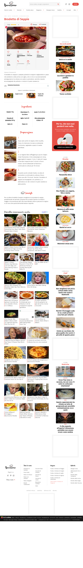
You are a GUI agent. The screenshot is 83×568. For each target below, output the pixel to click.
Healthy (59, 10)
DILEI (57, 517)
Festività (19, 10)
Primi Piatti (26, 472)
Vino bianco (24, 112)
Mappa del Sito (47, 490)
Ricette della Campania (74, 475)
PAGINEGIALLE (23, 517)
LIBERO (13, 517)
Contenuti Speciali (30, 490)
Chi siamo (6, 519)
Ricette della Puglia (76, 480)
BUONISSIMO (73, 517)
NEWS (65, 400)
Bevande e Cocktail (38, 483)
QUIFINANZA (67, 517)
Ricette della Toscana (76, 483)
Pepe (23, 124)
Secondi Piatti (39, 468)
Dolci (36, 486)
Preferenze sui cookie (29, 519)
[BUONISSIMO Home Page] (10, 4)
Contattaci (39, 490)
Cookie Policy (21, 519)
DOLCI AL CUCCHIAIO (65, 207)
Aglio (22, 118)
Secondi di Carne (38, 479)
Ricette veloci (30, 10)
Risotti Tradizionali (27, 483)
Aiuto (36, 519)
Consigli (69, 10)
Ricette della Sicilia (76, 478)
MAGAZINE (65, 378)
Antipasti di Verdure (27, 469)
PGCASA (39, 517)
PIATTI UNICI (65, 189)
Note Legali (11, 519)
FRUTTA (65, 172)
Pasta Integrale (27, 480)
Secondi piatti (65, 43)
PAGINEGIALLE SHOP (32, 517)
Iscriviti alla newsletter (65, 147)
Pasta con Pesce (28, 474)
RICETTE (9, 16)
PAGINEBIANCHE (45, 517)
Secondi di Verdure (38, 471)
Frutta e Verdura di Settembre (55, 478)
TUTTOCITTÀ (52, 517)
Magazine (38, 10)
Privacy (15, 519)
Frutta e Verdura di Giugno (57, 471)
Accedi (75, 4)
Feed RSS (55, 490)
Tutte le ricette (8, 10)
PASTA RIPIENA (65, 225)
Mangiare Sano (50, 10)
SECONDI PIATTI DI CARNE (65, 57)
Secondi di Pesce (38, 475)
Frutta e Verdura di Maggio (57, 468)
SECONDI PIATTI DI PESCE (24, 16)
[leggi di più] (48, 86)
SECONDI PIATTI (15, 16)
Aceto (36, 112)
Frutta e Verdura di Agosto (57, 475)
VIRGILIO (17, 517)
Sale (8, 124)
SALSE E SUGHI (65, 241)
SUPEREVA (79, 517)
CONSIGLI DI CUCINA (65, 286)
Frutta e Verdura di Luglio (57, 473)
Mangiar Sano (74, 468)
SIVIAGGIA (61, 517)
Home (5, 16)
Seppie (9, 112)
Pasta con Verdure (26, 477)
